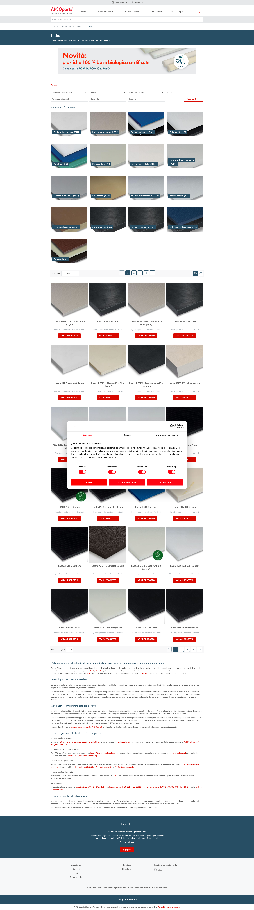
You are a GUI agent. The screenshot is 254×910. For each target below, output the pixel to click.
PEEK (92, 671)
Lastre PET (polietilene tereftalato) (82, 756)
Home (53, 26)
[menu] (122, 11)
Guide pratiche (76, 877)
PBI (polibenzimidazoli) (124, 767)
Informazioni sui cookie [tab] (167, 435)
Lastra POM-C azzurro (146, 507)
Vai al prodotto (69, 336)
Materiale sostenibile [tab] (136, 93)
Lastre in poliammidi (177, 753)
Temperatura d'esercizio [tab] (61, 99)
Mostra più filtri (193, 99)
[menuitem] (83, 11)
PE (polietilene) (94, 742)
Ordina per (55, 273)
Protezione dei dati (106, 887)
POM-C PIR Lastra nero (69, 507)
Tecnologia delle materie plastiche (71, 26)
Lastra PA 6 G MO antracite (184, 628)
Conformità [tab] (95, 99)
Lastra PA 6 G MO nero (146, 628)
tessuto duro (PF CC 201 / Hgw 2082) (125, 787)
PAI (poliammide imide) (84, 767)
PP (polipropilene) (122, 742)
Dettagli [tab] (127, 435)
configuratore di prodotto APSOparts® (86, 727)
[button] (119, 2)
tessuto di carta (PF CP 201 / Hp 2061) (92, 787)
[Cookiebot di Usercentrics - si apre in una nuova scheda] (172, 426)
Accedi (177, 12)
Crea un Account (187, 12)
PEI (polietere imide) (104, 767)
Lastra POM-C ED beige (184, 507)
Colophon (91, 887)
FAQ (76, 873)
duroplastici (143, 673)
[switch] (112, 472)
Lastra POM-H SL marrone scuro (108, 566)
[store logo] (62, 10)
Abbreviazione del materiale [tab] (62, 93)
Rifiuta (89, 482)
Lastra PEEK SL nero (108, 321)
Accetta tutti (165, 482)
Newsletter (127, 869)
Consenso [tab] (87, 435)
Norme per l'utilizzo (124, 887)
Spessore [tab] (132, 99)
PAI (96, 671)
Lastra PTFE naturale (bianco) (69, 383)
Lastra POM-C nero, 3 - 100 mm (107, 507)
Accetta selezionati (127, 482)
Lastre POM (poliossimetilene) (102, 753)
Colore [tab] (169, 93)
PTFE (89, 673)
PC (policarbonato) (59, 744)
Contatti (76, 869)
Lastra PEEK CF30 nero (184, 321)
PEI (101, 671)
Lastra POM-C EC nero (69, 566)
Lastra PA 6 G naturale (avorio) (108, 628)
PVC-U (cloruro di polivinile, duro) (73, 742)
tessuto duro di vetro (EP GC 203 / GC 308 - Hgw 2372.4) (166, 787)
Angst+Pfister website (169, 907)
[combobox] (127, 19)
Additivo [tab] (94, 93)
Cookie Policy (160, 887)
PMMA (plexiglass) (191, 742)
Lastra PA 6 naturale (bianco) (184, 566)
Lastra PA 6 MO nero (69, 628)
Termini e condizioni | (144, 887)
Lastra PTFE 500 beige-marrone (184, 383)
